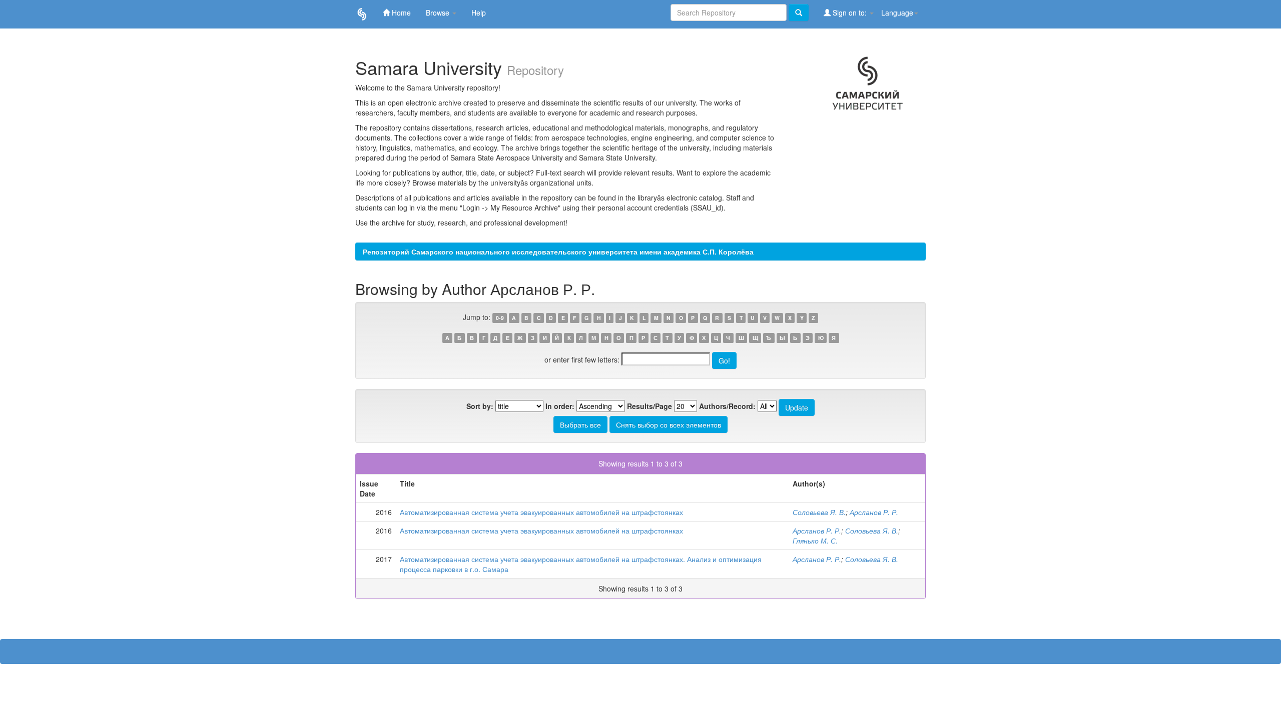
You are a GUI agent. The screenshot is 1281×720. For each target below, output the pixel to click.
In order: (559, 406)
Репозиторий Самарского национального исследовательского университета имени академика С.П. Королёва (558, 251)
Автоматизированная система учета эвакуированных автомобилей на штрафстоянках (541, 512)
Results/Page (649, 406)
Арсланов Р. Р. (874, 512)
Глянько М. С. (815, 541)
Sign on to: (850, 13)
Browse (438, 13)
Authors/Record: (727, 406)
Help (478, 13)
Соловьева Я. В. (819, 512)
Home (400, 13)
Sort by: (479, 406)
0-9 (500, 318)
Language (897, 13)
